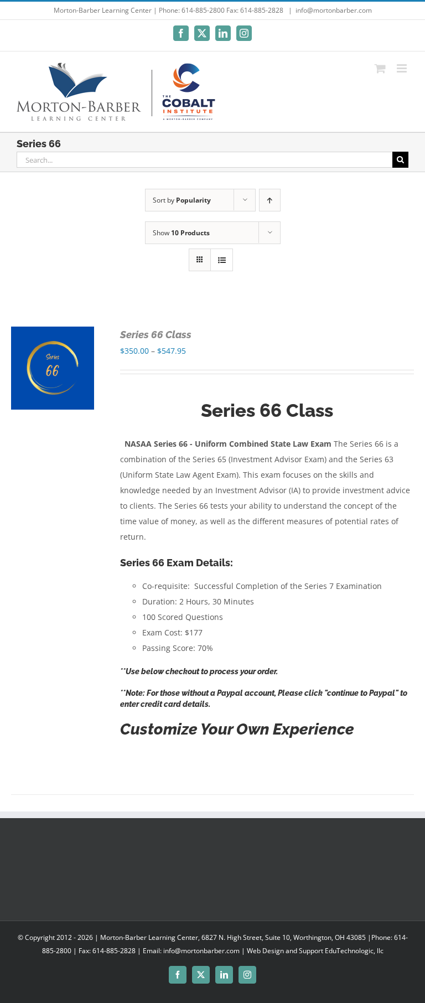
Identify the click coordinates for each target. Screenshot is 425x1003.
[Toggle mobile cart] (380, 68)
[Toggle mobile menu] (402, 68)
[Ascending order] (270, 200)
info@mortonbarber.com (334, 10)
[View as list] (221, 260)
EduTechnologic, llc (354, 950)
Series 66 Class (155, 334)
